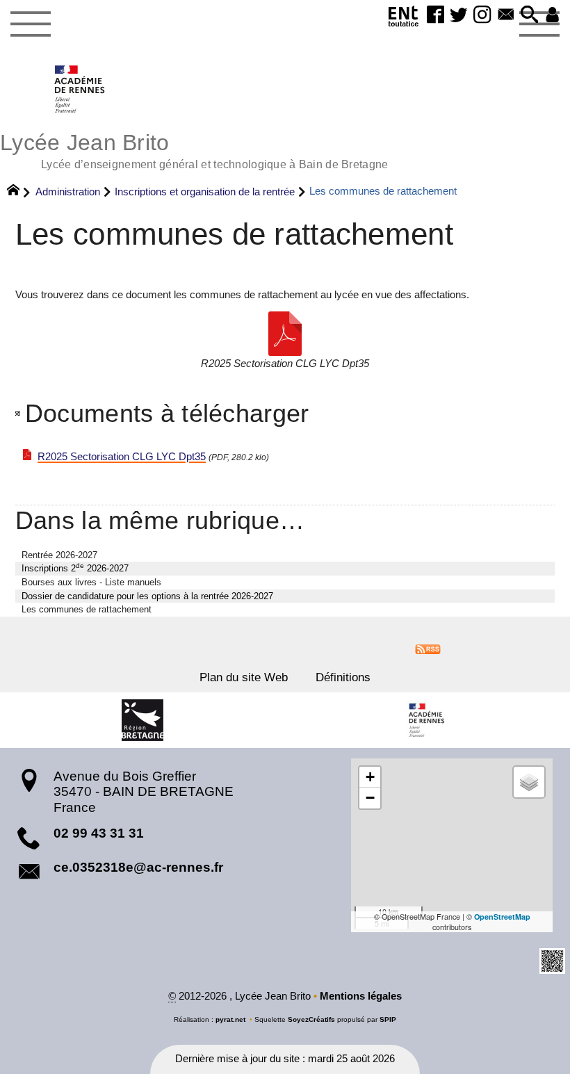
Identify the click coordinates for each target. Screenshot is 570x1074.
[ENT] (403, 19)
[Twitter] (459, 15)
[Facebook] (436, 15)
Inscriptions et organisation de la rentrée (205, 191)
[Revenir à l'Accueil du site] (19, 192)
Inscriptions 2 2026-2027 (75, 567)
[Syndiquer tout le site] (427, 648)
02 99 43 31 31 (99, 833)
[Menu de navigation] (30, 24)
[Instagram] (482, 15)
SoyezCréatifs (311, 1019)
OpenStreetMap (502, 916)
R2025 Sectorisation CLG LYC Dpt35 (122, 456)
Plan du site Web (244, 677)
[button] (530, 15)
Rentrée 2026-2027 (59, 555)
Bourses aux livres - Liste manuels (91, 582)
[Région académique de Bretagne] (427, 720)
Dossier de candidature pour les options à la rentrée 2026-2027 (147, 596)
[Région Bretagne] (142, 720)
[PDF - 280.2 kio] (285, 333)
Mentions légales (361, 996)
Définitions (343, 677)
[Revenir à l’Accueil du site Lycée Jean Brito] (80, 89)
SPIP (388, 1019)
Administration (67, 191)
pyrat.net (230, 1019)
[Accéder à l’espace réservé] (552, 15)
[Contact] (506, 15)
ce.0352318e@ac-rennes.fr (138, 867)
